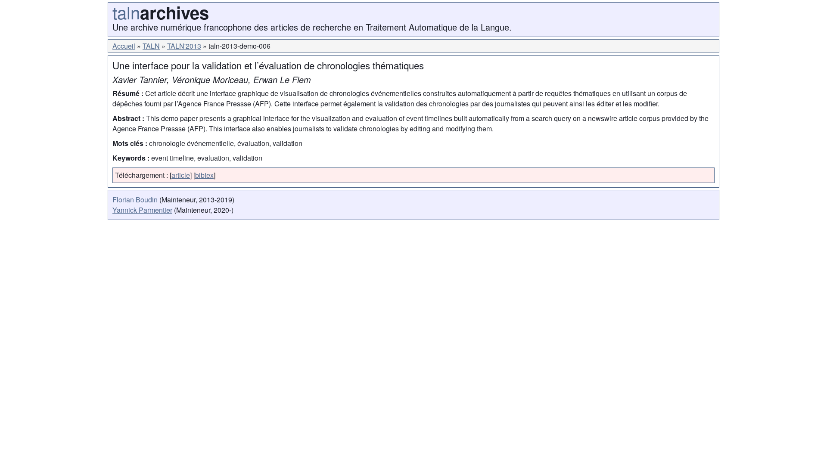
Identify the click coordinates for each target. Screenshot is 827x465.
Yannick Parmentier (142, 210)
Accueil (123, 46)
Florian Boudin (135, 200)
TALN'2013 (184, 46)
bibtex (204, 175)
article (180, 175)
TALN (151, 46)
